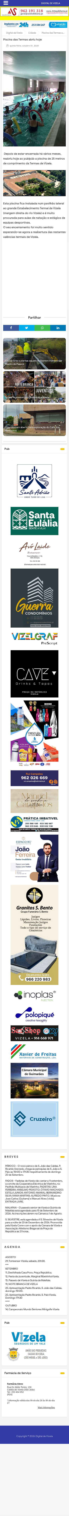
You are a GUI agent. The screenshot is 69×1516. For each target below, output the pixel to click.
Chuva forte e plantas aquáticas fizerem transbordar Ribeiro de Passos (33, 362)
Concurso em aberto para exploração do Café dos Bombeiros (32, 429)
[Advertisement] (34, 276)
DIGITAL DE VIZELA (50, 3)
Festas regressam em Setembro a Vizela (27, 397)
